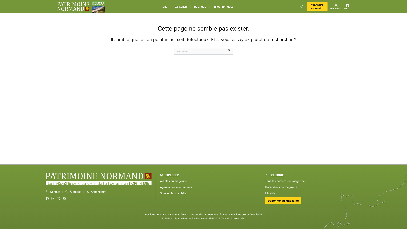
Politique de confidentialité (246, 214)
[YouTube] (64, 198)
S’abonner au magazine (283, 200)
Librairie (270, 193)
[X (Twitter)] (58, 198)
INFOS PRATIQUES (223, 6)
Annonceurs (98, 191)
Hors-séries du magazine (281, 187)
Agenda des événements (176, 187)
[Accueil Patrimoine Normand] (99, 176)
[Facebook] (47, 198)
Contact (55, 191)
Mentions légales (217, 214)
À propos (75, 191)
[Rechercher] (302, 6)
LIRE (164, 6)
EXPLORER (181, 6)
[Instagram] (53, 198)
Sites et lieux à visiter (173, 193)
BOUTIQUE (200, 6)
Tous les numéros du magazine (285, 181)
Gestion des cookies (192, 214)
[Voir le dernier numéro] (98, 7)
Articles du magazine (173, 181)
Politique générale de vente (161, 214)
